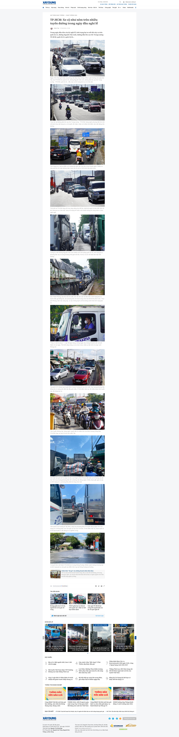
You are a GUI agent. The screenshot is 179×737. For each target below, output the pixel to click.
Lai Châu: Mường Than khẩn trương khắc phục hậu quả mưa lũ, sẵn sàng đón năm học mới (91, 671)
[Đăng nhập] (124, 2)
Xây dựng (53, 7)
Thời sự (47, 7)
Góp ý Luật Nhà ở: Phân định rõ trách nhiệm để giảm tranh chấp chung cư (60, 678)
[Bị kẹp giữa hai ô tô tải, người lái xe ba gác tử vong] (58, 598)
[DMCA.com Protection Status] (123, 729)
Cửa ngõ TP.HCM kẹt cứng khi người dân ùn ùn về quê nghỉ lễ (95, 607)
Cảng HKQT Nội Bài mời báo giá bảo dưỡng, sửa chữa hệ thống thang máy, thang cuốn (55, 704)
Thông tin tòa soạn (129, 718)
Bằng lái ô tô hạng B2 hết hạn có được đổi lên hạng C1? (120, 678)
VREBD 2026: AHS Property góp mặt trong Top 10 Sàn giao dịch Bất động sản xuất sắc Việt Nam (78, 704)
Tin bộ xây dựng (132, 4)
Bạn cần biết (49, 711)
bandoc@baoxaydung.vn (84, 728)
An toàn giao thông (122, 4)
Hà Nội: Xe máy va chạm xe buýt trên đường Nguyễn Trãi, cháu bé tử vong (55, 648)
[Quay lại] (51, 586)
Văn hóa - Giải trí (92, 7)
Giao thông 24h (71, 15)
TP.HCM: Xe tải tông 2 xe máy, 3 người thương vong (101, 649)
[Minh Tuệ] (51, 28)
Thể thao (100, 7)
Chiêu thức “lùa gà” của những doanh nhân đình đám (77, 571)
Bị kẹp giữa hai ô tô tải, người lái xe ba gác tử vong (57, 607)
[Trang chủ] (43, 7)
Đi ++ (119, 7)
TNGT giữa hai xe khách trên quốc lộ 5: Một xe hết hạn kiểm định (77, 607)
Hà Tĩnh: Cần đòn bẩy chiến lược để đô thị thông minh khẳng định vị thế (126, 711)
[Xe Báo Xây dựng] (130, 725)
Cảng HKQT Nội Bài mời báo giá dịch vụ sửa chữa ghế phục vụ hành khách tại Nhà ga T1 (100, 704)
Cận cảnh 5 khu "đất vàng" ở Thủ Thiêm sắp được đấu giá (89, 663)
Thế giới (114, 7)
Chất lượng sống (81, 7)
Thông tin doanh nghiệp (53, 685)
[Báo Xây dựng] (49, 3)
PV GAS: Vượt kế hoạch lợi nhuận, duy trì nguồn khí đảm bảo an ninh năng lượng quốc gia (80, 711)
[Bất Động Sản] (116, 725)
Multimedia (130, 7)
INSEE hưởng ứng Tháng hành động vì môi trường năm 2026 (123, 703)
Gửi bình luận (100, 616)
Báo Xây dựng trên (57, 586)
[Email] (101, 586)
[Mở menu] (135, 7)
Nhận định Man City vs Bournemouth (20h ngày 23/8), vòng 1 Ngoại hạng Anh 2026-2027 (121, 663)
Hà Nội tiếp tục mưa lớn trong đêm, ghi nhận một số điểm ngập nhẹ (90, 678)
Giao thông (61, 7)
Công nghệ (108, 7)
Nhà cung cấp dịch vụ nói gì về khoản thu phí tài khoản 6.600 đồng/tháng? (78, 648)
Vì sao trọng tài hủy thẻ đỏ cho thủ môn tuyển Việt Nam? (123, 648)
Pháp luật (73, 7)
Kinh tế (67, 7)
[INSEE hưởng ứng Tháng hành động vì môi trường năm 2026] (123, 693)
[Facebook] (96, 586)
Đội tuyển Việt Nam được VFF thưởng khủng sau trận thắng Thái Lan (60, 671)
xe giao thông (103, 4)
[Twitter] (99, 586)
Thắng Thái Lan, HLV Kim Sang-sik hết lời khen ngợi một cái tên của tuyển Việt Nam (121, 671)
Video (124, 7)
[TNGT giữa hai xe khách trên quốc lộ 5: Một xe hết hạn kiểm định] (77, 598)
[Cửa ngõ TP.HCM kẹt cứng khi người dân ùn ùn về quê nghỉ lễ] (96, 598)
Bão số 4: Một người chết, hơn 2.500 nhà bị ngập (60, 663)
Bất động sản (112, 4)
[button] (87, 653)
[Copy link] (104, 586)
